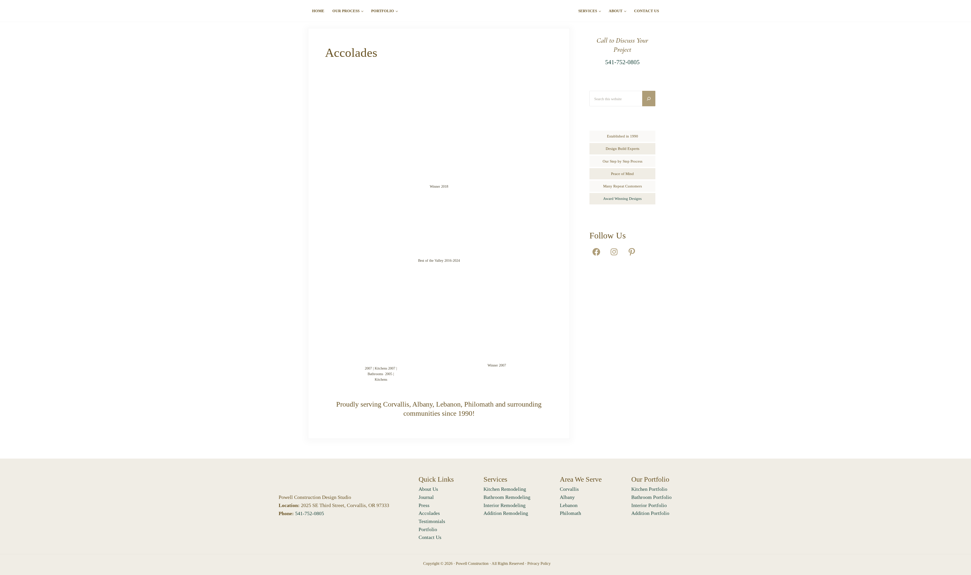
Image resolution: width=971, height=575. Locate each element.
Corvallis (569, 489)
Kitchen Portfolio (649, 489)
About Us (428, 489)
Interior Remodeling (504, 505)
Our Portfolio (650, 479)
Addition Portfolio (650, 513)
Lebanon (569, 505)
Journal (426, 497)
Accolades (429, 513)
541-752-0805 (622, 62)
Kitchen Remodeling (504, 489)
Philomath (570, 513)
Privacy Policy (539, 563)
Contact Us (430, 537)
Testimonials (432, 521)
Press (424, 505)
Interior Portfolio (649, 505)
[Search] (648, 98)
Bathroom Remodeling (506, 497)
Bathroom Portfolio (651, 497)
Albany (567, 497)
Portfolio (428, 529)
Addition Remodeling (505, 513)
